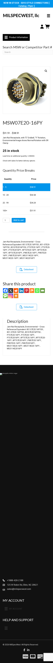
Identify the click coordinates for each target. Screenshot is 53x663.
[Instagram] (10, 295)
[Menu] (48, 15)
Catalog (22, 6)
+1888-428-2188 (15, 580)
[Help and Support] (6, 628)
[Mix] (31, 290)
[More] (16, 295)
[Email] (42, 290)
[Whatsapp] (37, 290)
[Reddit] (16, 290)
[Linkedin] (21, 290)
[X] (10, 290)
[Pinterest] (26, 290)
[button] (45, 71)
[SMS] (5, 295)
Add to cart (18, 220)
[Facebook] (5, 290)
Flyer (30, 6)
